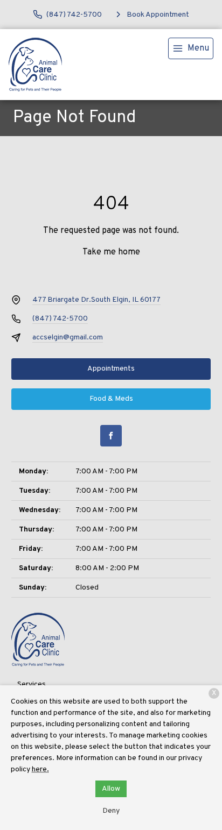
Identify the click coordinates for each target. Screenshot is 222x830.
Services (31, 684)
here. (40, 769)
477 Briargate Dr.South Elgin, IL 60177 (96, 299)
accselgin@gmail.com (67, 337)
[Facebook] (111, 435)
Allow (111, 788)
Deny (111, 810)
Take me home (111, 252)
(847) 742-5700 (60, 318)
